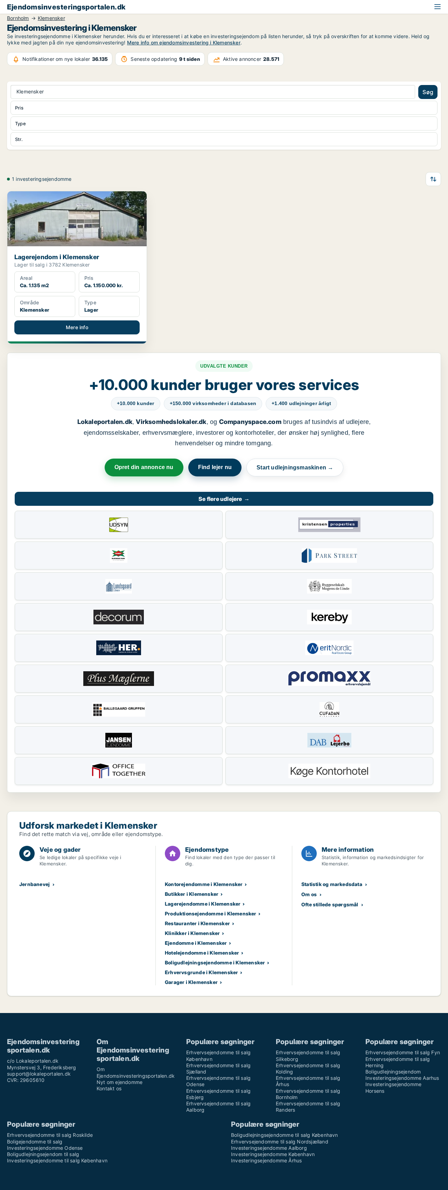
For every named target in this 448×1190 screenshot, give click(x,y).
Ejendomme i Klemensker (196, 943)
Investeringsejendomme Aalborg (269, 1148)
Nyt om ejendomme (119, 1082)
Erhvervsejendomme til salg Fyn (402, 1052)
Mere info (77, 327)
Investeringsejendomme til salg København (57, 1160)
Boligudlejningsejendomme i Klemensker (215, 962)
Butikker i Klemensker (191, 894)
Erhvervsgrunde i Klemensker (201, 972)
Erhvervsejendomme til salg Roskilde (50, 1135)
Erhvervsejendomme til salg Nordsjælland (279, 1142)
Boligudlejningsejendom (393, 1072)
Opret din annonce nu (144, 467)
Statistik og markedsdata (331, 884)
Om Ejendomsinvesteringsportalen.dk (136, 1072)
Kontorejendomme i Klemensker (204, 884)
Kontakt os (109, 1088)
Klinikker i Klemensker (192, 933)
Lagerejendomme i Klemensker (202, 904)
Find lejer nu (215, 467)
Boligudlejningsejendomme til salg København (284, 1135)
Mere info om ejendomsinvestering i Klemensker (183, 42)
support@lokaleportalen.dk (39, 1074)
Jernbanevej (34, 884)
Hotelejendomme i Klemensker (202, 953)
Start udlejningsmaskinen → (295, 467)
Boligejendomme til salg (35, 1142)
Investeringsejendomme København (273, 1154)
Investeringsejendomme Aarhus (402, 1078)
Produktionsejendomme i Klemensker (211, 913)
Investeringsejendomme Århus (266, 1160)
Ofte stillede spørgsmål (329, 904)
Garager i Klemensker (191, 982)
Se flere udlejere (224, 498)
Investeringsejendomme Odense (45, 1148)
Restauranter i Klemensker (197, 923)
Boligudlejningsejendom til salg (43, 1154)
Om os (309, 894)
